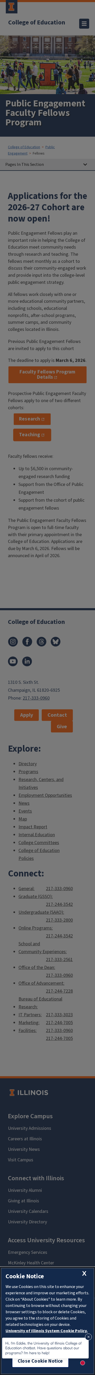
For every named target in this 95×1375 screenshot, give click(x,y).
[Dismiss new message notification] (88, 1336)
